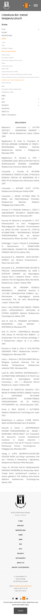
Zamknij (20, 611)
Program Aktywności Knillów (10, 71)
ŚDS (3, 99)
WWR (3, 96)
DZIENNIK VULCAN (7, 92)
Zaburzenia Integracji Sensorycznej (12, 60)
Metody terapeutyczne (9, 51)
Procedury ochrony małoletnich (11, 89)
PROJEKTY (5, 105)
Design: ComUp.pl (20, 515)
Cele (3, 45)
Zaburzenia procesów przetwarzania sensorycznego (17, 74)
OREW (4, 39)
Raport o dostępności (9, 115)
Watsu (3, 63)
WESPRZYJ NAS (7, 35)
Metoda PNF (5, 69)
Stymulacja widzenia (8, 57)
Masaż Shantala (6, 82)
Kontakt (4, 32)
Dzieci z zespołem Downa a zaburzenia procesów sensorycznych (20, 77)
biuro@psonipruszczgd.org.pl (23, 586)
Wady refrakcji (6, 55)
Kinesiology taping (7, 66)
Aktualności (6, 108)
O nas (3, 29)
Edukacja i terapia (7, 48)
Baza (3, 86)
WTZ (3, 102)
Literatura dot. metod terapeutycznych (13, 80)
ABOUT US (5, 111)
